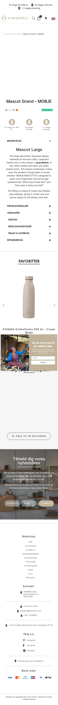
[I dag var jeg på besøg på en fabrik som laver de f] (16, 403)
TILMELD (46, 503)
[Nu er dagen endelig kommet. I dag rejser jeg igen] (42, 417)
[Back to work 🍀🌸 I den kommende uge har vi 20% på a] (42, 388)
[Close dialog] (55, 336)
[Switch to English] (53, 18)
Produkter (7, 34)
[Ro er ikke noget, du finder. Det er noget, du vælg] (16, 388)
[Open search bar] (33, 18)
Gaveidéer (17, 34)
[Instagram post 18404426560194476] (42, 403)
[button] (3, 305)
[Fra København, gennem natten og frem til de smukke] (16, 417)
